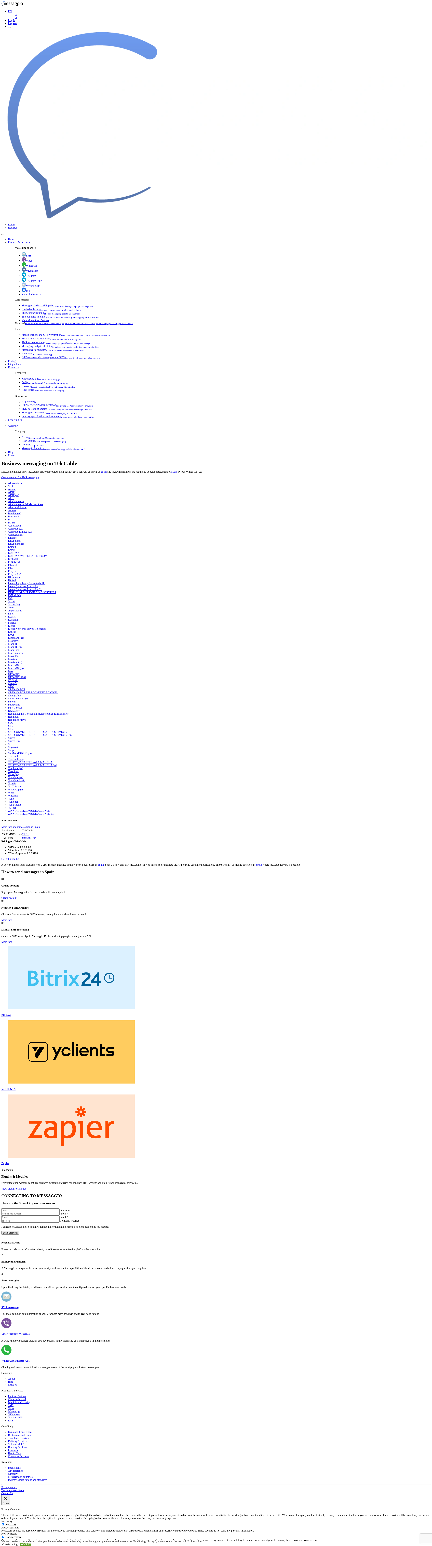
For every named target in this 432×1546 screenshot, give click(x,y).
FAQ (45, 382)
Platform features (17, 1396)
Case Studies (15, 419)
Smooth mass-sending (60, 316)
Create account (9, 897)
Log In (11, 20)
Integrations (14, 364)
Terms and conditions (12, 1490)
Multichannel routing (51, 312)
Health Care (14, 1453)
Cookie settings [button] (10, 1544)
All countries (15, 483)
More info (6, 920)
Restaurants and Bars (19, 1435)
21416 (25, 834)
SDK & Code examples (57, 408)
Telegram (31, 275)
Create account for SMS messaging (20, 477)
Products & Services (19, 242)
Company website (69, 1220)
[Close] (2, 234)
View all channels (31, 294)
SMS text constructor (56, 342)
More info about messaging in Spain (20, 826)
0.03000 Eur (29, 837)
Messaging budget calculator (60, 346)
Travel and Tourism (18, 1438)
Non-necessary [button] (9, 1533)
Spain (104, 471)
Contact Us (7, 1493)
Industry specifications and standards (58, 416)
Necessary (10, 1524)
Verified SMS (33, 285)
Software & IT (16, 1444)
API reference (29, 401)
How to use (43, 389)
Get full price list (10, 859)
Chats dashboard (51, 309)
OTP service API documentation (57, 404)
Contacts (33, 444)
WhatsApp (31, 265)
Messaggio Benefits (53, 448)
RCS (28, 291)
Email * (64, 1217)
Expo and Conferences (20, 1432)
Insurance (13, 1450)
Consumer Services (18, 1456)
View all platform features (35, 320)
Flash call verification (51, 338)
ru (16, 14)
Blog (10, 452)
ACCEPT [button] (25, 1544)
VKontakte (32, 270)
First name (65, 1210)
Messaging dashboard (57, 305)
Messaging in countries (53, 349)
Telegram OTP (34, 280)
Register (12, 23)
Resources (13, 367)
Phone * (64, 1213)
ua (16, 17)
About (43, 437)
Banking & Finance (18, 1447)
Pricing (12, 361)
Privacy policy (9, 1487)
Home (11, 239)
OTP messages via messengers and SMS (61, 357)
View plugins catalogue (13, 1188)
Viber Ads (37, 353)
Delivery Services (17, 1441)
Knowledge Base (41, 378)
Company (13, 425)
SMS (28, 255)
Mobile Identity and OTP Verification (66, 334)
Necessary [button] (6, 1521)
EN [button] (10, 11)
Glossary (49, 386)
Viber (29, 260)
